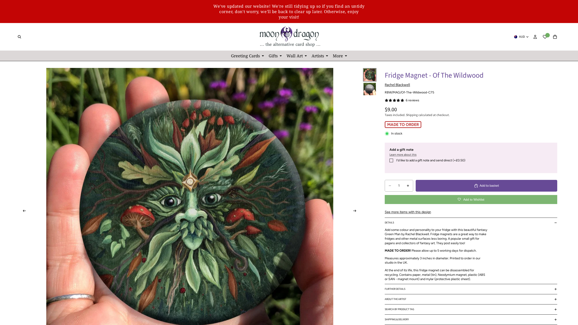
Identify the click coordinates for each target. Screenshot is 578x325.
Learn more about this (403, 154)
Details (389, 223)
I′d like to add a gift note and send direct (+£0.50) (430, 160)
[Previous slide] (23, 211)
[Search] (19, 37)
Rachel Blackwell (397, 84)
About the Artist (395, 299)
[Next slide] (356, 211)
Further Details (395, 289)
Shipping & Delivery (397, 319)
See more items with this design (408, 212)
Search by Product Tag (399, 309)
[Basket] (555, 37)
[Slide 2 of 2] (370, 89)
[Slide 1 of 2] (370, 75)
